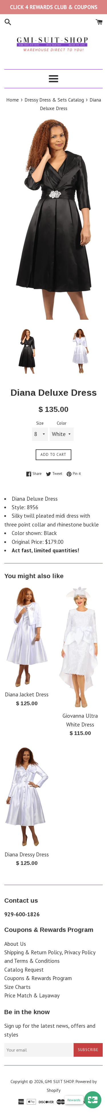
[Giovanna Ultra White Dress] (80, 647)
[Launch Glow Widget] (92, 1099)
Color (61, 423)
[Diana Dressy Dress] (26, 796)
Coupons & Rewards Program (38, 978)
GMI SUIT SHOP (59, 1081)
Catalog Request (24, 969)
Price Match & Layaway (32, 995)
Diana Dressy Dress (27, 854)
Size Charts (17, 987)
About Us (15, 943)
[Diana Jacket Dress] (26, 637)
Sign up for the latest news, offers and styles (49, 1030)
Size (40, 423)
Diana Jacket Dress (27, 694)
